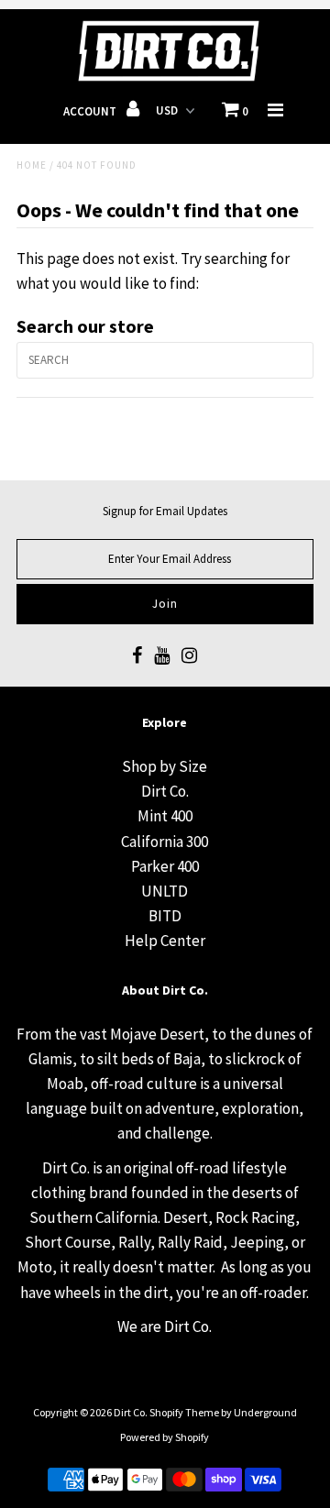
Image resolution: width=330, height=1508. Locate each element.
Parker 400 (165, 866)
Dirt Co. (165, 791)
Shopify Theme (184, 1412)
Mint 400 (165, 816)
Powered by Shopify (164, 1437)
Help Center (165, 940)
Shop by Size (164, 766)
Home (31, 165)
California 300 (164, 841)
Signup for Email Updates (165, 511)
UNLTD (164, 891)
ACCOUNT (91, 111)
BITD (165, 916)
